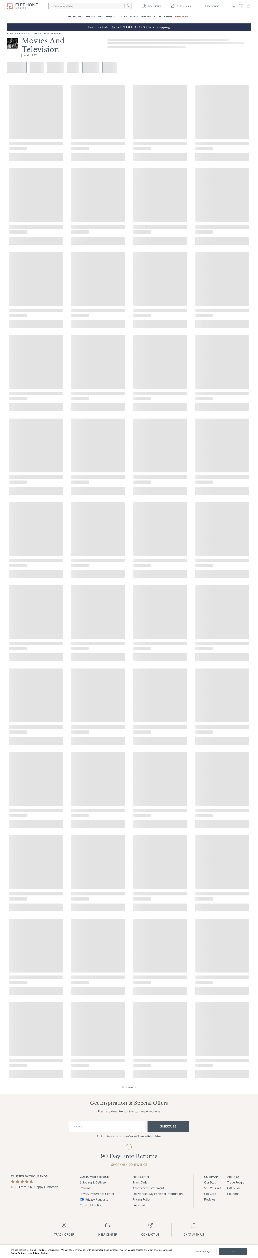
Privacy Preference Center (97, 1194)
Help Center (141, 1177)
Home (10, 33)
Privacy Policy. (154, 1136)
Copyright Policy (91, 1205)
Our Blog (210, 1182)
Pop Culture (31, 33)
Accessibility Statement (148, 1188)
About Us (233, 1177)
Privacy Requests (96, 1199)
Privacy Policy (40, 1253)
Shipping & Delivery (93, 1182)
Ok (233, 1251)
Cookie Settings (18, 1253)
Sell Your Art (212, 1188)
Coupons (233, 1194)
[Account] (233, 7)
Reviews (209, 1199)
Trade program (212, 6)
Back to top (128, 1087)
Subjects (19, 33)
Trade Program (237, 1182)
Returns (85, 1188)
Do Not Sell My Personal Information (158, 1194)
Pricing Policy (141, 1199)
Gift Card (210, 1194)
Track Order (141, 1182)
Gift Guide (234, 1188)
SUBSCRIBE (168, 1126)
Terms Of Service (136, 1136)
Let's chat (139, 1205)
